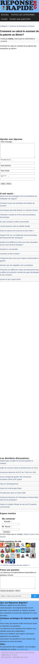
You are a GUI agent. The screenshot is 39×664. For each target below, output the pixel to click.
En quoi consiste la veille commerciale (14, 222)
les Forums (29, 653)
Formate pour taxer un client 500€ (13, 493)
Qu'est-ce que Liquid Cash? (10, 279)
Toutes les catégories (23, 15)
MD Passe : (7, 527)
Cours (4, 19)
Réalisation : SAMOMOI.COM (12, 657)
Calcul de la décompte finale (10, 488)
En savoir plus (22, 649)
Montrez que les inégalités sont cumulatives (16, 265)
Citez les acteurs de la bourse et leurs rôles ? (17, 231)
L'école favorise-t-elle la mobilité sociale (15, 226)
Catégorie (3, 26)
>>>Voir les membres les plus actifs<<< (15, 565)
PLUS (26, 657)
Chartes (5, 653)
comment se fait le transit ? (10, 254)
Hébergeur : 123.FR (9, 655)
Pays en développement (9, 484)
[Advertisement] (19, 72)
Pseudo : (7, 521)
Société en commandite (9, 249)
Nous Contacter (16, 653)
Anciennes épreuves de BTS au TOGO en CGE (18, 472)
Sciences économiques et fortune (22, 26)
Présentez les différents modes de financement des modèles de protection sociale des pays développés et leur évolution (19, 272)
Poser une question (19, 19)
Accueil (5, 15)
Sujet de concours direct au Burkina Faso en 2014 (19, 468)
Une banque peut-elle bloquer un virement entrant (19, 210)
